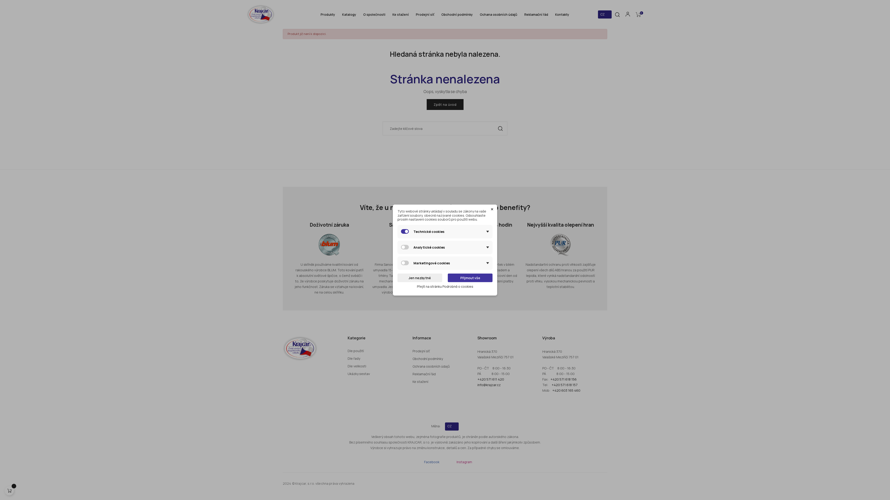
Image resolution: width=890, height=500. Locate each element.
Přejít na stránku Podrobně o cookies (445, 286)
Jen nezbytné (420, 277)
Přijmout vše (470, 277)
